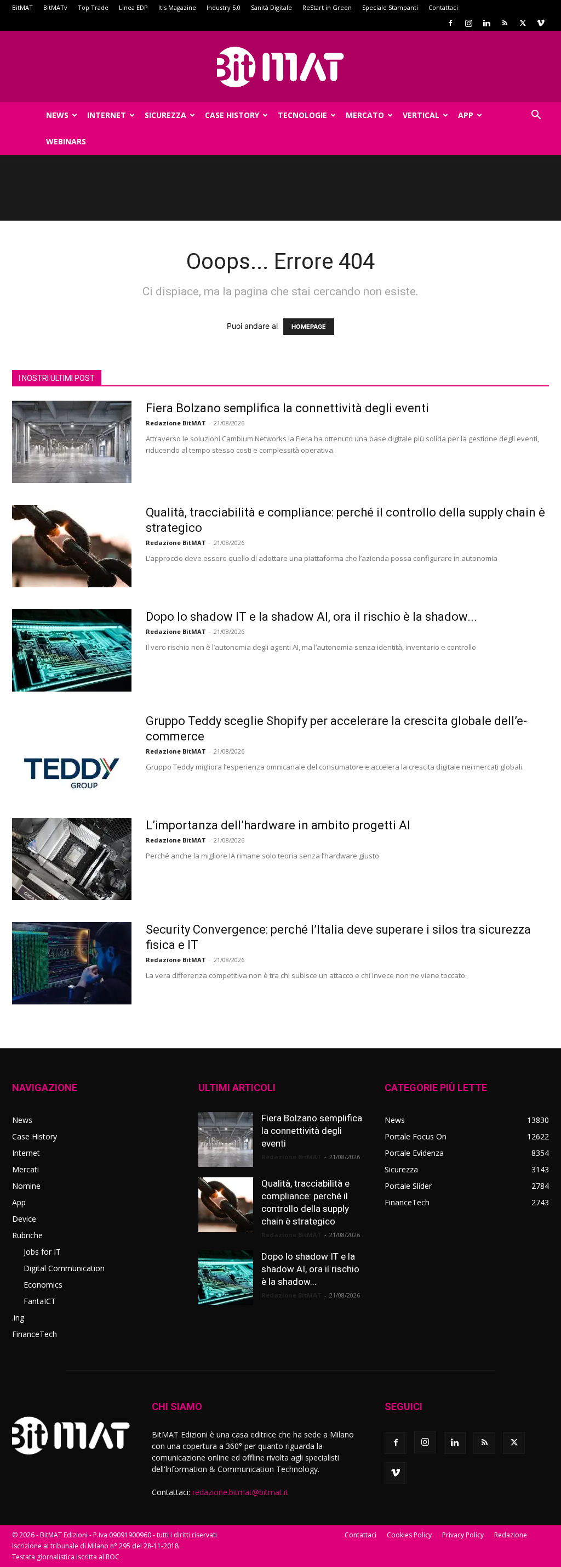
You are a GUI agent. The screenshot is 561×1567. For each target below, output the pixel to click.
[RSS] (504, 23)
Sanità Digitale (271, 7)
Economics (43, 1284)
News (57, 115)
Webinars (66, 141)
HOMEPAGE (308, 326)
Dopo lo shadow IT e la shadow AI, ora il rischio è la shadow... (311, 617)
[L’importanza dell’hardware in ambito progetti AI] (71, 859)
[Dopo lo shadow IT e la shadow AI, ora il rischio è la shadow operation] (71, 650)
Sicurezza (165, 115)
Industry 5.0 (224, 7)
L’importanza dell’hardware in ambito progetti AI (278, 825)
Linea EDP (133, 7)
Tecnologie (302, 115)
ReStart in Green (327, 7)
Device (24, 1219)
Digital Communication (64, 1268)
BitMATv (55, 7)
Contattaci (443, 7)
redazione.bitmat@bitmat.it (240, 1492)
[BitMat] (280, 67)
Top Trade (93, 7)
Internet (106, 115)
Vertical (421, 115)
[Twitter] (522, 23)
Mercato (365, 115)
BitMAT (22, 7)
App (465, 115)
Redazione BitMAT (176, 423)
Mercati (25, 1169)
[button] (536, 116)
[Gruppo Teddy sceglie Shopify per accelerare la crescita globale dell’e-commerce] (71, 755)
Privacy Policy (463, 1535)
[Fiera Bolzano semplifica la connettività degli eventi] (71, 442)
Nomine (26, 1186)
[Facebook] (450, 23)
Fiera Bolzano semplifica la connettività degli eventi (287, 408)
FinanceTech (34, 1334)
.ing (18, 1317)
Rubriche (27, 1235)
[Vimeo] (541, 23)
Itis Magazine (177, 7)
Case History (232, 115)
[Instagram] (468, 23)
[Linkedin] (486, 23)
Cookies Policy (409, 1535)
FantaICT (40, 1301)
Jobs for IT (42, 1251)
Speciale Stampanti (390, 7)
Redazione (510, 1535)
